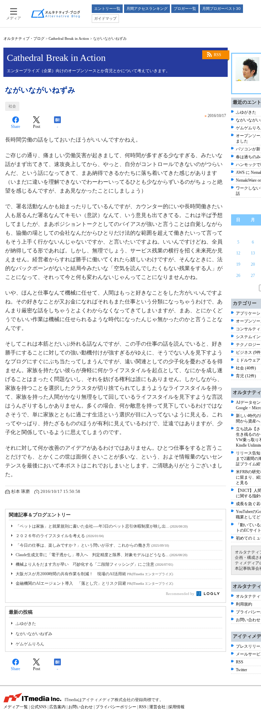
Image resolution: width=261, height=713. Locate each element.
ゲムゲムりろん (30, 644)
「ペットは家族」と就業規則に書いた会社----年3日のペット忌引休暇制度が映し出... (102, 526)
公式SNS (39, 706)
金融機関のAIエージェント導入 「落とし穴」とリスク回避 (94, 583)
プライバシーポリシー (115, 706)
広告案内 (57, 706)
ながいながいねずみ (34, 633)
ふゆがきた (26, 623)
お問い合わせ (248, 619)
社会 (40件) (246, 368)
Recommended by (180, 594)
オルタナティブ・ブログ (24, 38)
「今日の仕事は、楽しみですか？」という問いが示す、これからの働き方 (92, 545)
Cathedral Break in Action (69, 38)
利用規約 (244, 604)
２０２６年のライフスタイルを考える (60, 535)
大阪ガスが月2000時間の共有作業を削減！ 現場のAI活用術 (94, 573)
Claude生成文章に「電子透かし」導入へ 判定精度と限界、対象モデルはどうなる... (101, 554)
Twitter (241, 669)
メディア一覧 (15, 706)
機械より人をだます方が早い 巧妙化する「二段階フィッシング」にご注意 (94, 564)
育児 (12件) (246, 376)
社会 (12, 106)
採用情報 (176, 706)
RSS (217, 54)
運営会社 (157, 706)
